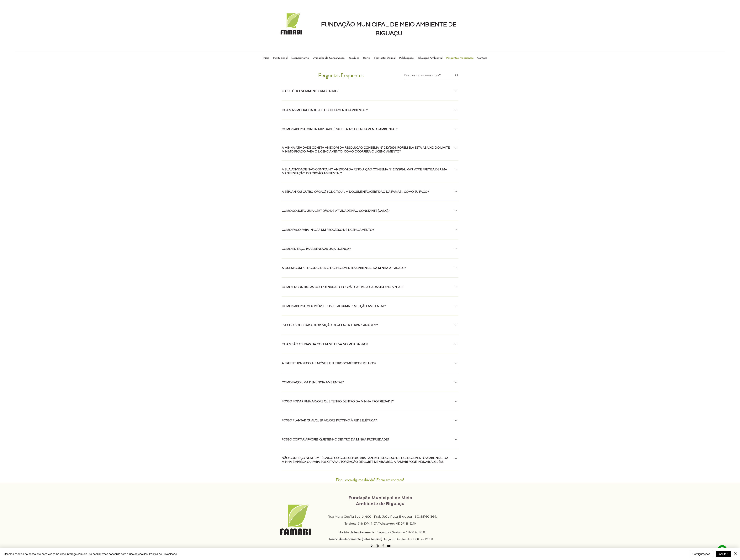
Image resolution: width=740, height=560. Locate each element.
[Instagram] (377, 546)
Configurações (701, 554)
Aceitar (723, 554)
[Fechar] (735, 554)
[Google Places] (371, 546)
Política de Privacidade (163, 554)
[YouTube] (389, 546)
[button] (280, 58)
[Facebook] (383, 546)
